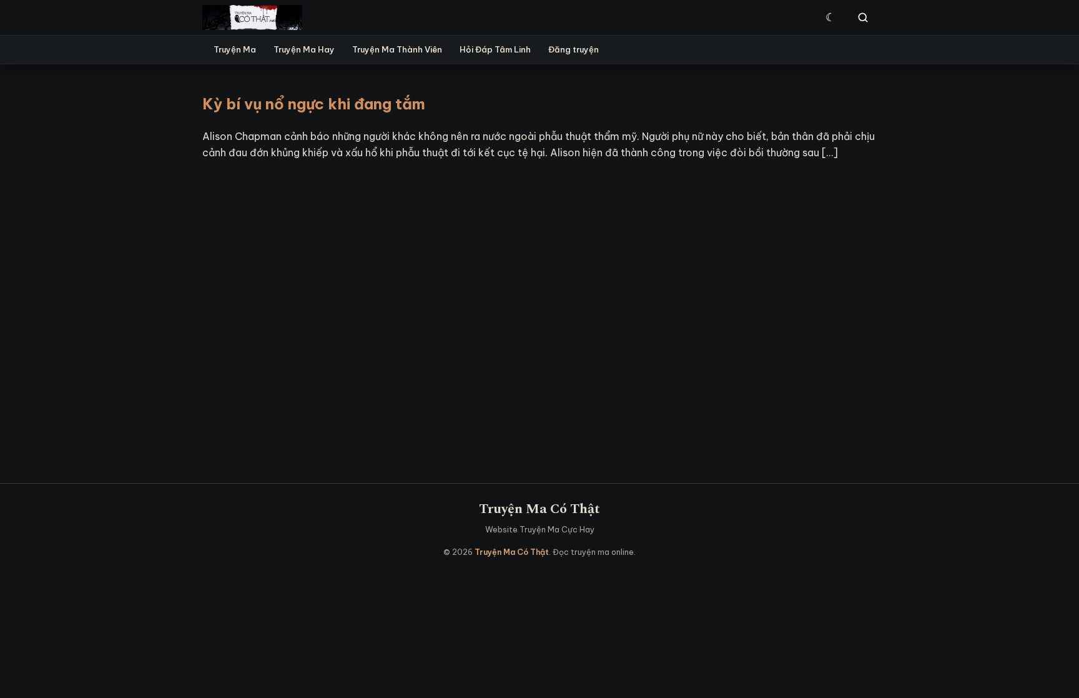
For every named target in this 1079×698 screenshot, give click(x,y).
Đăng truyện (573, 49)
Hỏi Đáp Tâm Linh (495, 49)
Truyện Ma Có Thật (539, 509)
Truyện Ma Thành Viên (397, 49)
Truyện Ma (235, 49)
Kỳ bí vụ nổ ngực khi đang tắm (313, 103)
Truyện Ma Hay (304, 49)
